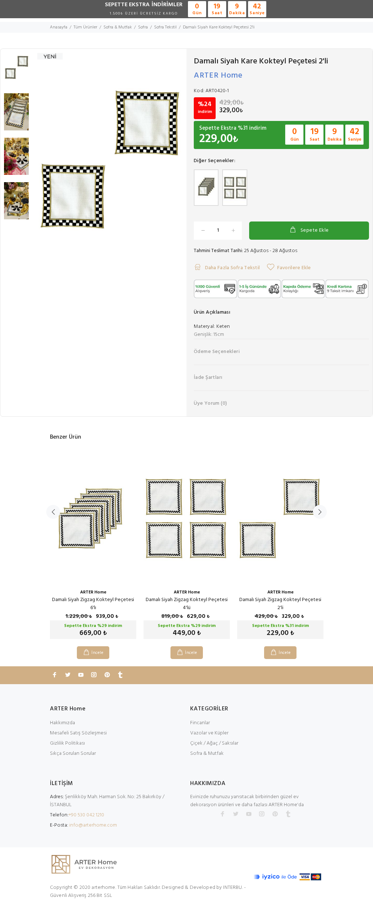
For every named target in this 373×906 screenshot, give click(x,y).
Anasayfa (58, 27)
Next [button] (320, 512)
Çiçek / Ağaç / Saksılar (214, 743)
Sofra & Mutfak (207, 753)
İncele (97, 652)
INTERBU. (233, 887)
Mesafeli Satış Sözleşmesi (78, 733)
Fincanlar (200, 723)
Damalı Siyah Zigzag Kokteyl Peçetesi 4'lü (187, 604)
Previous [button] (53, 512)
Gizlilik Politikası (67, 743)
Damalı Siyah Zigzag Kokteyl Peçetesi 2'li (280, 604)
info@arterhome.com (93, 825)
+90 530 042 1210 (86, 815)
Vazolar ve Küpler (209, 733)
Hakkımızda (62, 723)
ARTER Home (218, 75)
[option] (16, 71)
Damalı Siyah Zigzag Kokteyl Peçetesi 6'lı (93, 604)
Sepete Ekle (315, 230)
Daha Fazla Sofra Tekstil (232, 268)
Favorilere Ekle (294, 268)
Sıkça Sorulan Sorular (73, 753)
